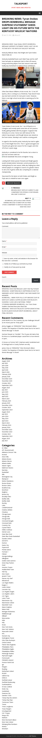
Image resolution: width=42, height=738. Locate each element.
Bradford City (6, 488)
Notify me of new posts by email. (14, 267)
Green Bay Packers (8, 563)
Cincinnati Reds (7, 523)
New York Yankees (8, 629)
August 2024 (6, 412)
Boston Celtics (6, 485)
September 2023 (7, 436)
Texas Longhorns (7, 706)
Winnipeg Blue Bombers (9, 724)
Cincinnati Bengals (7, 521)
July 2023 (5, 441)
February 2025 (6, 401)
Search (4, 277)
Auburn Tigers (6, 466)
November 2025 (7, 381)
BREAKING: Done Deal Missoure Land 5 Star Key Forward (20, 289)
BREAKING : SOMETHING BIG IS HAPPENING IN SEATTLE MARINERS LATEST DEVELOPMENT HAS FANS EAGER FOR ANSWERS (21, 293)
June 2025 (5, 392)
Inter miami (5, 574)
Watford (4, 718)
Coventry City (6, 525)
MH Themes (32, 736)
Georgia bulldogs (7, 556)
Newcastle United (7, 631)
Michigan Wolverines (8, 611)
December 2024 (7, 405)
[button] (39, 13)
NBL (3, 622)
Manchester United (8, 603)
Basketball (5, 472)
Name (4, 241)
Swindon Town (6, 695)
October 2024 (6, 407)
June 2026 (5, 365)
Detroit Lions (6, 532)
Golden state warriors (9, 561)
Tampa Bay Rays (7, 700)
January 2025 (6, 403)
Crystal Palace (6, 527)
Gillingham (5, 558)
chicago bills (6, 516)
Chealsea (5, 512)
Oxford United (6, 642)
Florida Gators (6, 550)
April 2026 (5, 370)
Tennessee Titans (7, 702)
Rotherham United (8, 671)
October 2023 (6, 434)
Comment (5, 226)
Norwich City (6, 636)
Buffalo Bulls (6, 501)
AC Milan (5, 448)
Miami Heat (5, 609)
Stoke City (5, 689)
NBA (3, 620)
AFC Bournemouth (8, 450)
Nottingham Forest (8, 638)
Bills (3, 474)
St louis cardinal (7, 687)
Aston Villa (5, 457)
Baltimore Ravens (7, 468)
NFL (3, 634)
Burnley (4, 503)
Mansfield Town (7, 605)
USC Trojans (6, 713)
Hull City (4, 572)
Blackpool (5, 479)
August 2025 (6, 388)
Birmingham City (7, 477)
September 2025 (7, 385)
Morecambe (6, 618)
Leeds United (6, 587)
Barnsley (4, 470)
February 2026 (6, 374)
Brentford (5, 490)
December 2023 (7, 430)
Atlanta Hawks (6, 463)
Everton (4, 543)
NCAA (4, 625)
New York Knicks (7, 627)
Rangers (4, 667)
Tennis (4, 704)
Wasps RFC (5, 715)
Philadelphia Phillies (8, 651)
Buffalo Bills (5, 499)
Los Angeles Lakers (8, 594)
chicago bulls (6, 519)
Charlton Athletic (7, 510)
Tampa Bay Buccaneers (9, 698)
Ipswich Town (6, 576)
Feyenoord (5, 547)
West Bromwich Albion (9, 720)
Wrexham (5, 729)
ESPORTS (5, 541)
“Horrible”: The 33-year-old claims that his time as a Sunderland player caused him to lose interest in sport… (20, 336)
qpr (3, 665)
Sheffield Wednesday (8, 682)
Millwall (4, 616)
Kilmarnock (5, 580)
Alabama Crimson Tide (9, 452)
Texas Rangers (6, 709)
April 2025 (5, 396)
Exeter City (5, 545)
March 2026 (5, 372)
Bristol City (5, 494)
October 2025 (6, 383)
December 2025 (7, 379)
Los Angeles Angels (8, 592)
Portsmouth (6, 658)
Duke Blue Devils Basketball (11, 536)
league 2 (4, 585)
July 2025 (5, 390)
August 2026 (6, 361)
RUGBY (4, 673)
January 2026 (6, 376)
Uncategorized (6, 711)
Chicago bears (6, 514)
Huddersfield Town (8, 569)
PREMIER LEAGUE (7, 660)
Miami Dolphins (7, 607)
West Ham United (7, 722)
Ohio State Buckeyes (8, 640)
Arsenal (4, 454)
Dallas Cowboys (7, 530)
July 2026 (5, 363)
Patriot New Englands (9, 645)
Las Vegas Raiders (7, 583)
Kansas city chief (7, 578)
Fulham (4, 554)
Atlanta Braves (6, 459)
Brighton (4, 492)
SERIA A (4, 678)
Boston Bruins (6, 483)
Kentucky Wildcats (13, 183)
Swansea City (6, 693)
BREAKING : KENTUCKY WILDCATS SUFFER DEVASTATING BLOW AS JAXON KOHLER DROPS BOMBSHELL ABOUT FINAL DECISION (20, 311)
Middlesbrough (6, 614)
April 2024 (5, 421)
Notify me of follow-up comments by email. (18, 264)
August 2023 (6, 438)
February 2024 (6, 425)
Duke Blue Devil (7, 534)
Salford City (5, 676)
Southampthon (6, 684)
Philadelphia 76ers (7, 647)
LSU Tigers (5, 596)
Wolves (4, 726)
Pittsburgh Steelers (8, 653)
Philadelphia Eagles (8, 649)
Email (4, 247)
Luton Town (6, 598)
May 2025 (5, 394)
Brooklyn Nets (6, 496)
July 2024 (5, 414)
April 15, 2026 (7, 35)
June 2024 (5, 416)
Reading (4, 669)
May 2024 (5, 418)
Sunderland (5, 691)
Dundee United (6, 539)
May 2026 (5, 368)
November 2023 (7, 432)
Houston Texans (7, 567)
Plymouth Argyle (7, 656)
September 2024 (7, 410)
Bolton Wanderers (7, 481)
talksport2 (17, 35)
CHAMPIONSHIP (7, 508)
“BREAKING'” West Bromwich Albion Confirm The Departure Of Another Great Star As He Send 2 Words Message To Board (21, 328)
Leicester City (6, 589)
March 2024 (5, 423)
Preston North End (8, 662)
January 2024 (6, 427)
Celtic (3, 505)
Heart (3, 565)
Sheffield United (7, 680)
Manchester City (7, 600)
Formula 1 (5, 552)
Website (4, 253)
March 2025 (5, 399)
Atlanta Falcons (7, 461)
